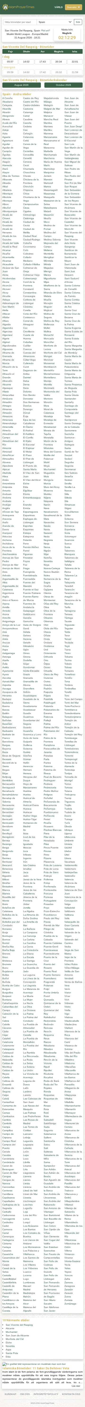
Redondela (50, 1021)
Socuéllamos (71, 511)
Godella (27, 660)
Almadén (7, 402)
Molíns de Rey (51, 321)
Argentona (8, 593)
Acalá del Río (9, 123)
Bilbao (5, 879)
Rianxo (47, 1042)
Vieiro (67, 1006)
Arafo (5, 522)
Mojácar (48, 310)
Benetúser (8, 812)
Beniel (5, 830)
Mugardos (49, 473)
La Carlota (28, 939)
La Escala (28, 957)
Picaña (47, 823)
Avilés (5, 667)
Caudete (28, 119)
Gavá (26, 628)
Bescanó (7, 865)
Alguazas (7, 349)
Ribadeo (48, 1049)
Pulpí (46, 989)
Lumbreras (29, 1282)
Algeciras (7, 331)
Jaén (26, 876)
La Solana (28, 1067)
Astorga (6, 656)
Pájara (47, 695)
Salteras (48, 1151)
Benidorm (7, 826)
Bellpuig (6, 777)
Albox (5, 204)
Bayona (6, 748)
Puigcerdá (49, 982)
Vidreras (68, 1003)
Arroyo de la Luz (11, 625)
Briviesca (7, 960)
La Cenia (28, 946)
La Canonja (29, 936)
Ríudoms (48, 1074)
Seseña (68, 476)
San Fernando (52, 1282)
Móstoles (48, 448)
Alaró (5, 169)
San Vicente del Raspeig (19, 1325)
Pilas (46, 844)
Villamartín (70, 1109)
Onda (47, 639)
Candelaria (8, 1158)
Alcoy (5, 292)
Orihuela (48, 656)
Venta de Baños (73, 982)
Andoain (7, 494)
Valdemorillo (70, 865)
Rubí (46, 1112)
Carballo (6, 1211)
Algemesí (7, 335)
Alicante (6, 384)
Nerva (47, 547)
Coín (25, 250)
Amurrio (6, 490)
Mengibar (49, 257)
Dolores (27, 391)
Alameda (7, 165)
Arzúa (5, 646)
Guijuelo (27, 741)
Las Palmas (29, 1112)
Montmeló (49, 388)
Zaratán (68, 1289)
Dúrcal (26, 412)
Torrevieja (69, 770)
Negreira (48, 540)
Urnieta (68, 844)
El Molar (27, 451)
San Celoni (50, 1226)
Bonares (7, 929)
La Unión (28, 1070)
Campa (6, 1127)
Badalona (7, 702)
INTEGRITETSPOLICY (46, 1394)
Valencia (69, 879)
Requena (49, 1035)
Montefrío (49, 370)
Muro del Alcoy (52, 487)
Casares (6, 1250)
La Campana (30, 932)
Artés (5, 639)
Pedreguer (49, 780)
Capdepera (8, 1197)
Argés (5, 596)
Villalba (68, 1098)
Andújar (6, 504)
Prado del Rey (51, 918)
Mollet (47, 328)
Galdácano (29, 614)
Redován (49, 1024)
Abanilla (6, 108)
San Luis (69, 144)
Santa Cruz (70, 310)
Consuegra (29, 296)
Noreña (48, 557)
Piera (46, 833)
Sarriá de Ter (71, 451)
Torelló (68, 692)
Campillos (7, 1130)
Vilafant (68, 1028)
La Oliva (27, 1006)
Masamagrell (50, 190)
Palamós (48, 706)
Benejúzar (7, 808)
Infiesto (27, 854)
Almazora (7, 416)
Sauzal (68, 455)
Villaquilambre (72, 1201)
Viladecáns (70, 1024)
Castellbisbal (9, 1279)
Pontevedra (50, 890)
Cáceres (6, 1028)
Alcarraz (6, 260)
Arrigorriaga (8, 621)
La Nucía (28, 1003)
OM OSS (25, 1394)
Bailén (5, 713)
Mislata (47, 296)
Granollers (28, 688)
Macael (27, 1286)
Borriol (5, 943)
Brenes (6, 953)
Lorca (26, 1219)
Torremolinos (71, 752)
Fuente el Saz (30, 589)
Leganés (28, 1141)
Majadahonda (51, 98)
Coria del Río (30, 314)
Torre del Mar (71, 702)
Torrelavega (70, 738)
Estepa (27, 533)
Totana (68, 791)
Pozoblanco (50, 914)
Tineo (67, 653)
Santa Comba (72, 299)
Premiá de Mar (52, 925)
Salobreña (49, 1141)
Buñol (5, 978)
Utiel (66, 854)
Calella (6, 1077)
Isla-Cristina (29, 865)
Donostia (28, 398)
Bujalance (7, 971)
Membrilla (49, 253)
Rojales (48, 1088)
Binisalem (7, 886)
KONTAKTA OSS (71, 1394)
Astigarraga (8, 653)
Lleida (26, 1183)
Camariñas (8, 1102)
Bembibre (7, 780)
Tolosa (68, 667)
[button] (73, 7)
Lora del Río (30, 1215)
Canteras (7, 1190)
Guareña (28, 731)
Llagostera (29, 1173)
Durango (28, 409)
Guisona (27, 748)
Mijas (46, 282)
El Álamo (28, 427)
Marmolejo (49, 169)
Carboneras (8, 1215)
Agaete (6, 137)
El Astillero (28, 434)
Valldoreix (69, 911)
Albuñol (6, 207)
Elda (25, 487)
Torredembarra (72, 713)
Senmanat (70, 469)
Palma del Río (51, 727)
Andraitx (6, 501)
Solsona (68, 519)
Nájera (47, 497)
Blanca (6, 890)
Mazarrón (49, 215)
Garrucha (28, 621)
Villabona (69, 1063)
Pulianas (48, 985)
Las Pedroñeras (32, 1116)
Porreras (48, 897)
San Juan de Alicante (17, 1335)
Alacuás (6, 158)
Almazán (7, 412)
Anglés (6, 508)
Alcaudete (7, 264)
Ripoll (47, 1067)
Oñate (47, 635)
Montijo (47, 381)
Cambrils (7, 1123)
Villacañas (70, 1067)
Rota (46, 1109)
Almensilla (7, 427)
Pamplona (49, 745)
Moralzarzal (50, 427)
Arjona (5, 603)
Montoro (48, 398)
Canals (6, 1151)
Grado (26, 674)
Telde (67, 632)
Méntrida (48, 260)
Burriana (7, 999)
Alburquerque (9, 211)
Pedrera (48, 784)
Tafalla (68, 565)
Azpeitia (6, 685)
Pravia (47, 922)
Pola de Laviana (53, 865)
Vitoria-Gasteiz (72, 1261)
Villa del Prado (72, 1052)
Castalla (6, 1275)
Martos (47, 186)
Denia (26, 384)
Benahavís (8, 791)
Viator (67, 992)
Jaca (25, 872)
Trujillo (67, 805)
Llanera (27, 1176)
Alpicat (6, 469)
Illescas (27, 847)
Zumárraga (70, 1303)
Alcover (6, 289)
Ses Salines (70, 473)
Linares (27, 1165)
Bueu (5, 968)
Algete (5, 338)
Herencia (28, 766)
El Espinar (28, 448)
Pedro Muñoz (51, 791)
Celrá (26, 140)
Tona (67, 681)
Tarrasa (68, 614)
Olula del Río (51, 628)
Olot (46, 625)
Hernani (27, 770)
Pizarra (47, 858)
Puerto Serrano (52, 975)
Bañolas (6, 720)
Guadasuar (29, 709)
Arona (5, 614)
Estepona (28, 536)
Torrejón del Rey (73, 734)
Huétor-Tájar (30, 819)
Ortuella (48, 671)
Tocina (68, 660)
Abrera (6, 119)
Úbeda (68, 826)
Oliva (46, 607)
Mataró (47, 211)
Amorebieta (8, 483)
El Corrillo (28, 437)
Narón (47, 504)
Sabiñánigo (50, 1123)
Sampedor (49, 1165)
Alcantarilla (8, 257)
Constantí (28, 289)
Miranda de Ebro (53, 292)
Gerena (27, 639)
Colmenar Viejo (31, 275)
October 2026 (63, 85)
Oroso (47, 667)
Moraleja (48, 416)
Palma (47, 724)
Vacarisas (69, 861)
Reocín (47, 1031)
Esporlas (28, 526)
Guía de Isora (30, 738)
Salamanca (50, 1134)
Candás (6, 1155)
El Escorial (28, 444)
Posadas (48, 904)
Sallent (47, 1137)
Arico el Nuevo (10, 600)
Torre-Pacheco (72, 706)
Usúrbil (68, 847)
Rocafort (48, 1077)
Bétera (6, 872)
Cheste (27, 176)
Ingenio (27, 858)
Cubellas (28, 342)
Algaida (6, 324)
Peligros (48, 794)
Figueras (28, 554)
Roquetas (49, 1095)
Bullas (5, 975)
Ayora (5, 674)
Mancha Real (51, 119)
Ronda (47, 1091)
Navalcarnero (51, 511)
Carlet (5, 1226)
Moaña (47, 299)
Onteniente (50, 653)
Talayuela (69, 582)
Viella (67, 1010)
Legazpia (28, 1144)
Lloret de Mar (30, 1194)
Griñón (26, 692)
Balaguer (7, 717)
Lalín (26, 1088)
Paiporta (48, 692)
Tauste (68, 621)
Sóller (67, 515)
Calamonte (8, 1045)
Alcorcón (7, 285)
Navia (47, 529)
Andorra (6, 497)
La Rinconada (30, 1056)
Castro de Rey (31, 98)
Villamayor (70, 1112)
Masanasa (49, 193)
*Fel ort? (45, 30)
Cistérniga (28, 218)
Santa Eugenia (72, 328)
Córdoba (28, 306)
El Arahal (28, 430)
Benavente (8, 805)
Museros (48, 490)
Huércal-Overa (31, 805)
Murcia (47, 483)
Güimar (27, 759)
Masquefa (49, 197)
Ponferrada (50, 886)
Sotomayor (70, 536)
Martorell (48, 183)
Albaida (6, 183)
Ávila (5, 663)
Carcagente (8, 1219)
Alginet (6, 342)
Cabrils (6, 1024)
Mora (46, 405)
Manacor (48, 116)
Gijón (26, 649)
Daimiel (27, 377)
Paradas (48, 755)
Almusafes (8, 458)
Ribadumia (49, 1056)
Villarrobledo (71, 1222)
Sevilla (68, 483)
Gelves (27, 635)
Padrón (48, 688)
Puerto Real (50, 971)
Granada (28, 678)
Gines (26, 653)
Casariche (7, 1254)
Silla (66, 494)
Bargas (6, 745)
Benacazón (8, 784)
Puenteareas (51, 950)
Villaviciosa (70, 1240)
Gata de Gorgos (32, 625)
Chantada (28, 169)
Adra (5, 133)
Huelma (27, 791)
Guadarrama (30, 706)
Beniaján (7, 816)
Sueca (68, 543)
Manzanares (50, 137)
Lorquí (26, 1222)
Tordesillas (70, 688)
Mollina (47, 331)
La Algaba (28, 911)
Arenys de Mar (10, 565)
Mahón (27, 1296)
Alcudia (6, 296)
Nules (47, 575)
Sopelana (69, 529)
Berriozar (7, 861)
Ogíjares (48, 589)
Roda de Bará (51, 1081)
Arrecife (6, 618)
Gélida (26, 632)
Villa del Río (70, 1056)
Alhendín (7, 381)
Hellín (26, 762)
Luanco (27, 1272)
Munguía (48, 480)
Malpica (48, 112)
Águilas (6, 154)
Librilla (26, 1162)
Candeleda (8, 1162)
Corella (27, 310)
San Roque (70, 186)
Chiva (26, 193)
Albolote (6, 197)
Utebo (67, 851)
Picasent (48, 826)
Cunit (26, 367)
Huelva (27, 794)
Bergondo (7, 851)
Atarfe (5, 660)
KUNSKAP (10, 1394)
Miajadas (48, 268)
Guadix (27, 713)
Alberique (7, 193)
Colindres (28, 253)
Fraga (26, 568)
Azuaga (6, 688)
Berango (7, 844)
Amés (5, 480)
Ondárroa (49, 646)
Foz (25, 565)
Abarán (6, 112)
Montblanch (50, 367)
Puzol (47, 996)
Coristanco (29, 317)
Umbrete (69, 840)
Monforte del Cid (53, 352)
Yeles (67, 1268)
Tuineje (68, 819)
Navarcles (49, 522)
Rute (46, 1116)
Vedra (67, 946)
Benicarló (7, 819)
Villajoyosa (70, 1095)
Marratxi (48, 179)
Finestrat (28, 557)
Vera (66, 985)
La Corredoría (30, 950)
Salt (46, 1148)
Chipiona (28, 190)
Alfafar (5, 317)
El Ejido (27, 441)
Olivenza (48, 621)
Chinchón (28, 186)
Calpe (5, 1095)
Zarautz (68, 1293)
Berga (5, 847)
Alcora (5, 282)
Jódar (26, 904)
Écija (25, 416)
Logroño (27, 1208)
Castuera (28, 108)
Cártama (7, 1243)
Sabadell (48, 1120)
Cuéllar (27, 345)
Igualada (28, 844)
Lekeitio (27, 1148)
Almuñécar (8, 455)
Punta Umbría (51, 992)
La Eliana (28, 953)
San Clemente (51, 1236)
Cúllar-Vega (29, 359)
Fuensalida (29, 579)
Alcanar (6, 250)
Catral (26, 116)
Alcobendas (8, 278)
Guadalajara (30, 695)
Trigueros (69, 801)
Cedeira (27, 126)
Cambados (8, 1116)
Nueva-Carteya (52, 568)
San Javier (49, 1310)
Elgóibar (27, 490)
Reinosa (48, 1028)
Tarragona (70, 610)
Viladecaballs (71, 1021)
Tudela (68, 808)
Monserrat (49, 363)
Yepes (67, 1272)
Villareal (68, 1204)
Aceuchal (7, 126)
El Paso (27, 455)
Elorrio (26, 494)
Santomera (70, 430)
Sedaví (68, 458)
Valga (67, 904)
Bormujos (7, 936)
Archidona (7, 543)
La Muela (28, 996)
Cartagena (8, 1240)
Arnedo (6, 610)
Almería (6, 430)
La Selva (28, 1063)
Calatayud (7, 1052)
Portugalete (50, 900)
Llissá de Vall (30, 1190)
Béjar (5, 773)
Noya (46, 565)
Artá (4, 632)
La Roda (28, 1059)
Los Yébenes (30, 1268)
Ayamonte (7, 671)
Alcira (5, 275)
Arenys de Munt (11, 568)
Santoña (69, 434)
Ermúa (26, 508)
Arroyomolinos (10, 628)
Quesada (49, 999)
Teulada (68, 642)
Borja (5, 932)
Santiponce (70, 420)
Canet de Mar (9, 1173)
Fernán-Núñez (31, 547)
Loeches (28, 1204)
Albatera (7, 190)
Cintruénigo (29, 215)
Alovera (6, 462)
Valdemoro (70, 869)
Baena (6, 706)
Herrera (27, 773)
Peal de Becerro (52, 777)
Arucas (6, 642)
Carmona (7, 1229)
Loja (25, 1211)
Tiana (67, 649)
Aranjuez (7, 533)
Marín (47, 165)
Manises (48, 126)
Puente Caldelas (53, 943)
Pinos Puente (51, 847)
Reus (46, 1038)
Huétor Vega (30, 816)
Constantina (29, 292)
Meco (47, 222)
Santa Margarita (73, 345)
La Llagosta (29, 985)
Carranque (8, 1236)
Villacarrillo (70, 1070)
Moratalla (49, 437)
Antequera (8, 515)
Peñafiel (48, 798)
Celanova (28, 137)
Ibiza (25, 833)
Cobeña (27, 243)
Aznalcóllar (8, 681)
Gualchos (28, 717)
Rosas (47, 1105)
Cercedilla (28, 154)
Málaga (48, 101)
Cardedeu (7, 1222)
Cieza (26, 207)
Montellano (50, 377)
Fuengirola (29, 572)
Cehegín (28, 133)
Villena (68, 1250)
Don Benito (29, 395)
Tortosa (68, 787)
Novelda (48, 561)
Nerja (46, 543)
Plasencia (49, 861)
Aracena (7, 519)
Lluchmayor (29, 1201)
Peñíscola (49, 816)
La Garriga (29, 960)
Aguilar (6, 144)
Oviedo (47, 685)
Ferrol (26, 550)
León (26, 1151)
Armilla (5, 607)
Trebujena (70, 794)
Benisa (6, 840)
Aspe (5, 649)
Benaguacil (8, 787)
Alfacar (6, 314)
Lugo (26, 1279)
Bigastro (6, 876)
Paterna (48, 766)
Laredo (27, 1095)
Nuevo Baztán (51, 572)
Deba (26, 381)
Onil (46, 649)
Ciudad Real (30, 236)
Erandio (27, 504)
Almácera (7, 398)
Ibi (24, 830)
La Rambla (29, 1052)
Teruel (67, 639)
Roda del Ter (51, 1084)
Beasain (6, 759)
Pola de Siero (51, 872)
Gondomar (29, 667)
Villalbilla (69, 1102)
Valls (66, 918)
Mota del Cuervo (53, 451)
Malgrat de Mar (52, 108)
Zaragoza (69, 1286)
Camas (6, 1112)
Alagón (6, 161)
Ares (4, 572)
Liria (25, 1169)
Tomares (69, 671)
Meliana (48, 250)
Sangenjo (69, 246)
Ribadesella (50, 1052)
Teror (67, 635)
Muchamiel (49, 469)
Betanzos (7, 869)
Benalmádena (10, 794)
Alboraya (7, 200)
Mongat (48, 356)
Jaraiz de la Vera (32, 879)
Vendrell (68, 978)
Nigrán (47, 550)
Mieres (47, 275)
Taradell (68, 586)
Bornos (6, 939)
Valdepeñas (70, 872)
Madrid (26, 1289)
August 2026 (21, 85)
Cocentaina (29, 246)
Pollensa (48, 879)
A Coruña (7, 98)
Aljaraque (7, 388)
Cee (25, 130)
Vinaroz (68, 1257)
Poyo (46, 907)
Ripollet (48, 1070)
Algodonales (9, 345)
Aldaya (6, 299)
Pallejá (47, 720)
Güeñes (27, 755)
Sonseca (69, 526)
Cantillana (7, 1194)
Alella (5, 310)
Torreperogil (70, 759)
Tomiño (68, 678)
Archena (7, 540)
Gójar (26, 663)
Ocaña (47, 586)
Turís (67, 823)
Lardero (27, 1091)
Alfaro (5, 321)
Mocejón (48, 303)
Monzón (48, 402)
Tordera (68, 685)
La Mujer (28, 999)
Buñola (6, 982)
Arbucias (7, 536)
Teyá (67, 646)
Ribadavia (49, 1045)
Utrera (67, 858)
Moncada (49, 338)
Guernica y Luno (32, 734)
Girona (26, 656)
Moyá (47, 466)
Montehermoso (52, 374)
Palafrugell (49, 702)
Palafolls (48, 699)
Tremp (67, 798)
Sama (47, 1162)
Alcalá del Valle (10, 243)
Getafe (27, 642)
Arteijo (5, 635)
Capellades (8, 1201)
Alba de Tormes (10, 176)
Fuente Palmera (32, 593)
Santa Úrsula (71, 395)
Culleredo (28, 363)
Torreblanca (70, 709)
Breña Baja (8, 950)
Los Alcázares (30, 1226)
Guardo (27, 727)
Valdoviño (69, 876)
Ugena (68, 833)
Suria (67, 547)
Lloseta (27, 1197)
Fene (26, 543)
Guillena (27, 745)
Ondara (48, 642)
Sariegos (69, 444)
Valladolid (69, 907)
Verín (67, 989)
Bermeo (6, 858)
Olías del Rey (51, 603)
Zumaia (68, 1300)
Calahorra (7, 1042)
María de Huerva (53, 161)
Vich (66, 999)
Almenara (7, 420)
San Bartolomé (52, 1215)
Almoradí (7, 451)
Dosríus (27, 405)
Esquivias (28, 529)
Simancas (69, 504)
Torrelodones (71, 748)
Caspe (5, 1264)
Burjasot (6, 996)
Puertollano (50, 978)
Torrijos (68, 773)
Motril (46, 462)
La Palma (28, 1013)
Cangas (6, 1176)
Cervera (27, 161)
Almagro (6, 405)
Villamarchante (72, 1105)
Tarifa (67, 607)
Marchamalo (50, 154)
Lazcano (28, 1134)
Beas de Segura (11, 755)
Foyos (26, 561)
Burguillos (7, 992)
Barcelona (7, 741)
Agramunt (7, 140)
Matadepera (50, 207)
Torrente (68, 755)
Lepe (26, 1155)
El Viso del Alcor (32, 480)
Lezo (26, 1158)
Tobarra (68, 656)
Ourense (48, 678)
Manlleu (48, 130)
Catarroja (28, 112)
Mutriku (47, 494)
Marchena (49, 158)
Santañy (69, 402)
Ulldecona (69, 837)
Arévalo (6, 575)
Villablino (69, 1059)
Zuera (67, 1296)
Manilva (48, 123)
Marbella (48, 151)
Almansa (7, 409)
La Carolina (29, 943)
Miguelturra (50, 278)
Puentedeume (51, 953)
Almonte (6, 448)
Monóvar (48, 359)
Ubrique (68, 830)
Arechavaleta (9, 554)
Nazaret (48, 533)
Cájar (5, 1035)
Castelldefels (9, 1282)
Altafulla (6, 473)
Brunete (6, 964)
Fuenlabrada (30, 575)
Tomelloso (69, 674)
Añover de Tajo (10, 511)
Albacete (7, 179)
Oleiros (47, 593)
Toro (66, 695)
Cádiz (5, 1031)
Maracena (49, 147)
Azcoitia (6, 678)
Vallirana (69, 914)
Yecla (67, 1264)
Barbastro (7, 731)
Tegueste (69, 625)
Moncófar (49, 342)
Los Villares (29, 1264)
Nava (46, 508)
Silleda (68, 497)
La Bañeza (29, 929)
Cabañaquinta (10, 1003)
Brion (5, 957)
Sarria (67, 448)
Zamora (68, 1282)
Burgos (6, 989)
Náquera (48, 501)
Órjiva (47, 663)
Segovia (68, 466)
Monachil (48, 335)
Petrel (47, 819)
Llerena (27, 1187)
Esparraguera (30, 511)
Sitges (67, 508)
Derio (26, 388)
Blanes (6, 893)
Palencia (48, 717)
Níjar (46, 554)
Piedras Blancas (52, 830)
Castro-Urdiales (31, 105)
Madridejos (29, 1293)
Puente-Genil (51, 946)
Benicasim (7, 823)
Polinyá (48, 876)
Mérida (47, 264)
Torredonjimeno (72, 717)
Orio (46, 660)
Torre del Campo (73, 699)
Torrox (67, 784)
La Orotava (29, 1010)
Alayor (5, 172)
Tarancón (69, 589)
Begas (5, 770)
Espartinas (29, 515)
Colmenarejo (30, 278)
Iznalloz (27, 869)
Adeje (5, 130)
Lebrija (26, 1137)
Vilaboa (68, 1017)
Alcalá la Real (9, 246)
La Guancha (30, 964)
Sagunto (48, 1130)
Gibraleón (28, 646)
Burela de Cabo (11, 985)
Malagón (48, 105)
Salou (47, 1144)
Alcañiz (6, 253)
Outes (47, 681)
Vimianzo (69, 1254)
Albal (5, 186)
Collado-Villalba (31, 264)
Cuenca (27, 349)
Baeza (5, 709)
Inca (25, 851)
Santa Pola (70, 391)
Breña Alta (8, 946)
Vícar (67, 996)
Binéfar (6, 883)
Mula (46, 476)
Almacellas (8, 395)
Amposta (7, 487)
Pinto (46, 854)
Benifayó (7, 833)
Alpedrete (7, 466)
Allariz (5, 391)
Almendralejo (9, 423)
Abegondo (8, 116)
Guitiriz (26, 752)
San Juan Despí (73, 126)
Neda (47, 536)
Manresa (48, 133)
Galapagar (29, 610)
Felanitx (27, 540)
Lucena (27, 1275)
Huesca (27, 808)
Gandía (27, 618)
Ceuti (26, 165)
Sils (66, 501)
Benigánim (8, 837)
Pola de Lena (51, 869)
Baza (5, 752)
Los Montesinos (31, 1247)
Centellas (28, 151)
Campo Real (9, 1141)
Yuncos (68, 1275)
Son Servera (71, 522)
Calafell (6, 1038)
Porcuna (48, 893)
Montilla (48, 384)
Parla (46, 759)
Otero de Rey (51, 674)
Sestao (68, 480)
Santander (70, 398)
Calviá (5, 1098)
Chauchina (29, 172)
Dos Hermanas (31, 402)
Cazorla (27, 123)
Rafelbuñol (49, 1017)
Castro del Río (31, 101)
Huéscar (27, 812)
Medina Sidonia (52, 239)
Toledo (68, 663)
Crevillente (28, 331)
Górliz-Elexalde (31, 671)
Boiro (5, 904)
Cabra (5, 1021)
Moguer (48, 306)
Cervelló (27, 158)
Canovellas (8, 1187)
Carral (5, 1233)
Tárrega (68, 618)
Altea (5, 476)
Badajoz (6, 699)
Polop (47, 883)
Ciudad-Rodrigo (31, 239)
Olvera (47, 632)
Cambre (6, 1120)
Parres (47, 762)
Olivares (48, 618)
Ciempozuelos (30, 204)
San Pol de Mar (72, 183)
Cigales (27, 211)
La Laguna (29, 975)
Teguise (68, 628)
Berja (5, 854)
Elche (26, 483)
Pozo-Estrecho (52, 911)
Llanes (26, 1180)
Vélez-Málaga (71, 968)
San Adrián (50, 1169)
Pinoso (47, 851)
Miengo (48, 271)
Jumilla (26, 907)
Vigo (66, 1013)
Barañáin (7, 724)
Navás (47, 526)
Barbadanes (9, 727)
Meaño (47, 218)
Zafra (67, 1279)
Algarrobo (7, 328)
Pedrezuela (50, 787)
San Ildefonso (51, 1307)
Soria (67, 533)
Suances (69, 540)
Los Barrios (29, 1229)
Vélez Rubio (71, 964)
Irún (25, 861)
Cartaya (6, 1247)
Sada (47, 1127)
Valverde (69, 929)
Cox (25, 328)
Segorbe (69, 462)
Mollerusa (49, 324)
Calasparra (8, 1049)
